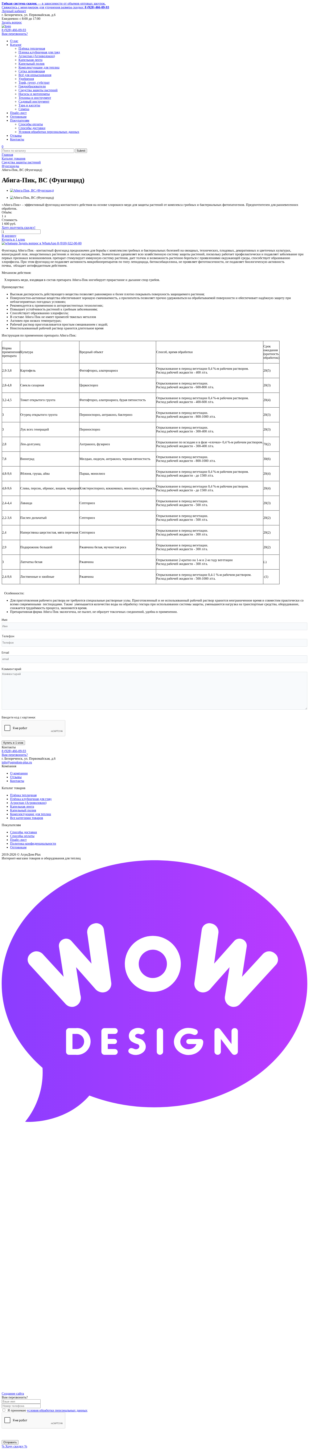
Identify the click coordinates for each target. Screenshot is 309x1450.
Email (5, 652)
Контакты (17, 781)
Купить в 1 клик (13, 239)
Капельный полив (23, 810)
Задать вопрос (12, 22)
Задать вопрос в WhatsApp (50, 243)
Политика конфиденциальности (33, 843)
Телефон (8, 636)
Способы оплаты (22, 836)
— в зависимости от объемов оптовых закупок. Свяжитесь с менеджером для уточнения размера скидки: (55, 5)
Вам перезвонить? (15, 34)
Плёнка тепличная (23, 795)
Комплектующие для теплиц (30, 814)
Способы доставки (23, 832)
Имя (4, 620)
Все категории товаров (26, 818)
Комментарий (11, 669)
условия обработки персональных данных (57, 1410)
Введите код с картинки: (19, 717)
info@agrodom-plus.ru (17, 762)
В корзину (9, 235)
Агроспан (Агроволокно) (28, 803)
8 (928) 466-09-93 (14, 30)
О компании (19, 773)
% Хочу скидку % (14, 1446)
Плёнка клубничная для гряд (31, 799)
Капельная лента (22, 806)
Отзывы (16, 777)
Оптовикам (18, 847)
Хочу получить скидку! (18, 227)
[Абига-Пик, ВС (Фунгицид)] (32, 190)
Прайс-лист (18, 840)
